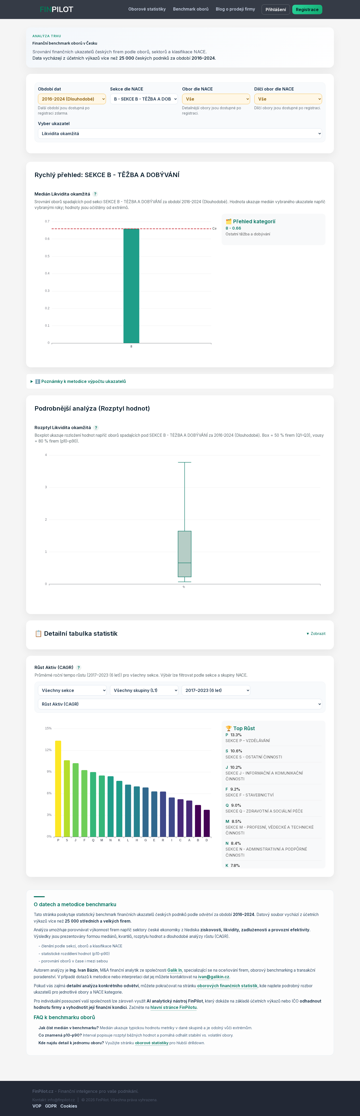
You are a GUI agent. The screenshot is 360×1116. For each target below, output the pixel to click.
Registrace (307, 9)
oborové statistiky (151, 1043)
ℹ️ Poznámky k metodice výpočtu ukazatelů (80, 381)
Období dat (49, 89)
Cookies (68, 1106)
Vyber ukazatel (54, 123)
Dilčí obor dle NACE (274, 89)
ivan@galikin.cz (213, 976)
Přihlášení (276, 9)
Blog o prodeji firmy (235, 9)
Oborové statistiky (147, 9)
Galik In (174, 970)
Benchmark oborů (190, 9)
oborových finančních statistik (226, 985)
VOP (36, 1106)
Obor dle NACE (197, 89)
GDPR (51, 1106)
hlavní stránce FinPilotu (173, 1007)
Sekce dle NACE (126, 89)
